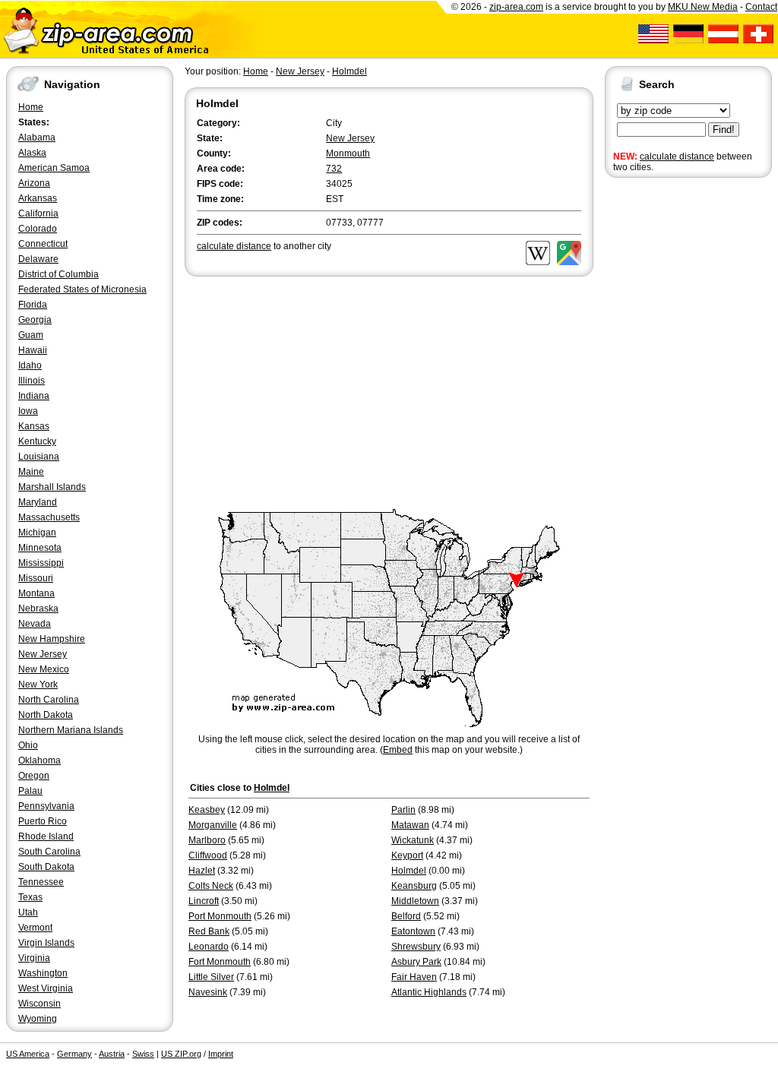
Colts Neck (210, 886)
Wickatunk (412, 840)
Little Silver (211, 977)
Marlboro (207, 840)
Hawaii (32, 350)
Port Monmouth (219, 916)
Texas (30, 897)
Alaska (32, 152)
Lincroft (203, 901)
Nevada (34, 623)
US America (27, 1053)
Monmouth (348, 153)
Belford (406, 916)
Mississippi (41, 563)
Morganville (212, 825)
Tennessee (41, 882)
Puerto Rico (42, 821)
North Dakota (45, 715)
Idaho (30, 365)
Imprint (220, 1053)
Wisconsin (39, 1003)
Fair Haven (414, 977)
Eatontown (413, 931)
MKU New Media (703, 7)
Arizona (34, 183)
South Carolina (49, 851)
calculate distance (677, 156)
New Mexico (43, 669)
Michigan (37, 532)
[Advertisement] (665, 416)
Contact (761, 7)
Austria (112, 1053)
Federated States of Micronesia (82, 289)
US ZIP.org (181, 1053)
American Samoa (54, 168)
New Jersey (42, 654)
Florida (32, 304)
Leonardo (208, 946)
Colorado (37, 228)
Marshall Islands (52, 487)
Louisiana (38, 456)
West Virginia (45, 988)
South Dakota (46, 867)
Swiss (143, 1053)
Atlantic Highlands (428, 992)
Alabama (36, 137)
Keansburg (414, 886)
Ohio (28, 745)
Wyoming (37, 1018)
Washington (43, 973)
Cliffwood (207, 855)
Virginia (34, 958)
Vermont (35, 927)
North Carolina (48, 699)
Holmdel (349, 71)
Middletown (415, 901)
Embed (398, 750)
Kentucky (37, 441)
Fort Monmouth (219, 961)
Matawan (410, 825)
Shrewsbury (416, 946)
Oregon (33, 775)
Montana (36, 593)
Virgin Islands (46, 942)
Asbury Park (416, 961)
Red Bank (208, 931)
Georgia (35, 320)
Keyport (407, 855)
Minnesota (40, 547)
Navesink (207, 992)
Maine (31, 471)
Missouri (35, 578)
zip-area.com (516, 7)
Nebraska (38, 608)
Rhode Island (46, 836)
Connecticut (43, 244)
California (38, 213)
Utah (28, 912)
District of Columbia (58, 274)
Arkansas (37, 198)
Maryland (37, 502)
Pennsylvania (46, 806)
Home (30, 107)
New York (38, 684)
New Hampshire (51, 639)
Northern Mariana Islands (70, 730)
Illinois (31, 380)
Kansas (33, 426)
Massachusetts (49, 517)
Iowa (28, 411)
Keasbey (206, 810)
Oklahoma (39, 760)
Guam (30, 335)
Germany (74, 1053)
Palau (30, 791)
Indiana (33, 395)
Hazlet (201, 870)
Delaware (38, 259)
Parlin (403, 810)
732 (334, 168)
